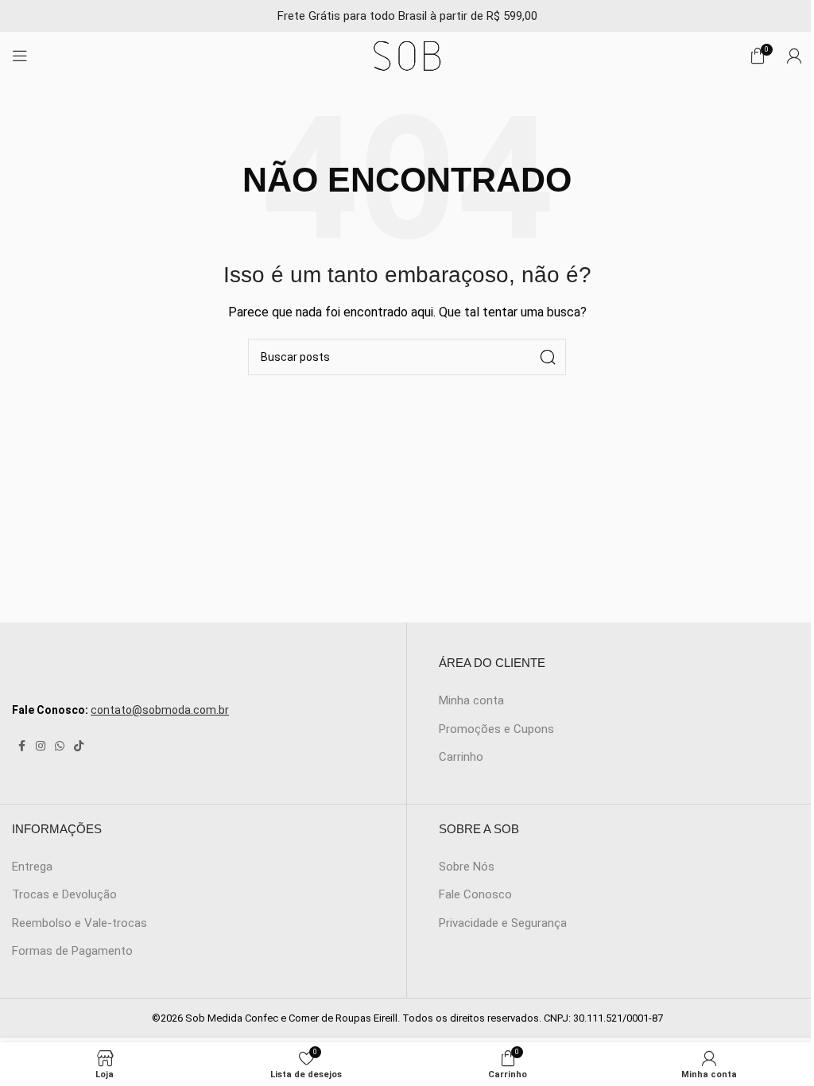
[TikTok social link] (78, 746)
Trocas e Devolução (64, 894)
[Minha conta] (794, 56)
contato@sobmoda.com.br (160, 710)
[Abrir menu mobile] (20, 56)
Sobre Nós (466, 866)
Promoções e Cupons (496, 729)
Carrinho (461, 757)
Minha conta (471, 700)
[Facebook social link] (21, 746)
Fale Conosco (475, 894)
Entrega (32, 866)
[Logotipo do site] (407, 55)
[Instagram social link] (40, 746)
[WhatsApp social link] (59, 746)
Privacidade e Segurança (503, 923)
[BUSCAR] (547, 357)
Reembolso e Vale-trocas (79, 923)
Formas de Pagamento (72, 951)
